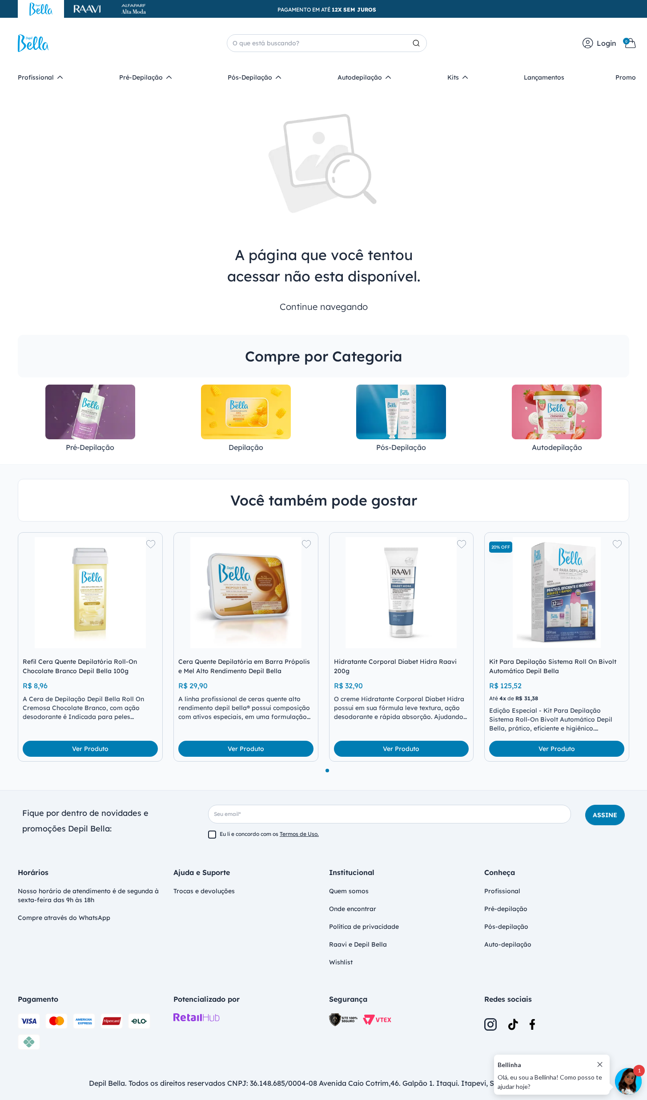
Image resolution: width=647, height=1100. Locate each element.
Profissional (502, 891)
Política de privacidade (364, 927)
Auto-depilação (507, 944)
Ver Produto (90, 749)
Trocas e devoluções (204, 891)
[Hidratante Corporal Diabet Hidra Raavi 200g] (402, 592)
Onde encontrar (352, 909)
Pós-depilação (506, 927)
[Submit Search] (420, 43)
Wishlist (341, 962)
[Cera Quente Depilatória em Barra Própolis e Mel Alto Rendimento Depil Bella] (246, 592)
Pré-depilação (505, 909)
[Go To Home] (33, 43)
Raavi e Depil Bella (358, 944)
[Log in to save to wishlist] (150, 544)
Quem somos (349, 891)
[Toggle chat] (628, 1081)
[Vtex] (377, 1020)
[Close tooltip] (600, 1064)
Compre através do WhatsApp (64, 918)
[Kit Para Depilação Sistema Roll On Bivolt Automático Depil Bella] (557, 592)
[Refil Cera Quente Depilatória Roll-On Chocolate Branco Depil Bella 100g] (90, 592)
